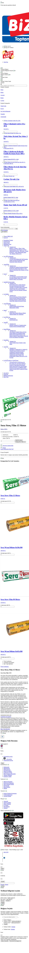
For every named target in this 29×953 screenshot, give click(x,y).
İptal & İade (6, 785)
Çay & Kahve (13, 276)
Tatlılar (17, 307)
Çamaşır (15, 325)
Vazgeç (6, 884)
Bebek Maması (19, 313)
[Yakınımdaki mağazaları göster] (18, 917)
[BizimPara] (8, 59)
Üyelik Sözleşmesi (8, 794)
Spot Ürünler (19, 355)
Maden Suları (17, 278)
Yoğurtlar (20, 290)
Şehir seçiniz (4, 897)
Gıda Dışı (6, 374)
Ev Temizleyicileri (22, 325)
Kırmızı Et (16, 297)
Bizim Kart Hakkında (9, 783)
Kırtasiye (18, 353)
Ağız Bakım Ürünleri (15, 332)
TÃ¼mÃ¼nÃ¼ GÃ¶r (15, 362)
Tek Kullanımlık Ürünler (17, 355)
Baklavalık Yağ (19, 259)
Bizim (2, 92)
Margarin (20, 261)
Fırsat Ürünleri (16, 350)
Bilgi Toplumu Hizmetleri (10, 773)
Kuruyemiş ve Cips (22, 268)
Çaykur (2, 100)
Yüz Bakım (21, 337)
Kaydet (2, 881)
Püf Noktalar (7, 806)
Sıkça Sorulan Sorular (9, 784)
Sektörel (5, 808)
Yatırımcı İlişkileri (8, 775)
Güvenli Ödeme (7, 796)
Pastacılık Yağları (14, 261)
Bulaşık (11, 325)
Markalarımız (7, 768)
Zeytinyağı (15, 260)
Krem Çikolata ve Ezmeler (17, 286)
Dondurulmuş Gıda (14, 249)
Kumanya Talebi (7, 776)
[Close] (3, 886)
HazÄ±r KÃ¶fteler (19, 367)
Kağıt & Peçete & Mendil (16, 326)
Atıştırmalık (3, 116)
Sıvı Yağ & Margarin (5, 111)
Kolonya (21, 334)
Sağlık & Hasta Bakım (18, 336)
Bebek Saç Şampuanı (18, 314)
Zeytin (11, 291)
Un (20, 253)
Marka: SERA (4, 429)
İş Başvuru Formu (8, 772)
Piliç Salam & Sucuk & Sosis (19, 301)
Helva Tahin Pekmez (20, 284)
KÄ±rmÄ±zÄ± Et (14, 363)
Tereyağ (16, 290)
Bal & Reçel (13, 284)
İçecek (2, 108)
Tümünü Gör (13, 247)
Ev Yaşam (6, 805)
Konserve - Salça (14, 252)
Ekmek (11, 306)
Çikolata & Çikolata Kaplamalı (17, 267)
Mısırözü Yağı (21, 260)
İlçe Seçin (3, 899)
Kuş (17, 319)
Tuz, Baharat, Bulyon (15, 253)
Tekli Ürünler (13, 342)
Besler (2, 98)
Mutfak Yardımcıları (8, 375)
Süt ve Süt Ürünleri (20, 288)
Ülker (2, 89)
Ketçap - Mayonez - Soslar (22, 251)
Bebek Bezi (12, 313)
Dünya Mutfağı (7, 804)
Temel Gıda (3, 106)
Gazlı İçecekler (20, 276)
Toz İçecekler (19, 279)
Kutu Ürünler (19, 342)
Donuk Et (16, 299)
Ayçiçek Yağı (13, 259)
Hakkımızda (6, 767)
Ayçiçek (2, 95)
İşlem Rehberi (7, 787)
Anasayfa (6, 801)
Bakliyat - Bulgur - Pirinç (16, 248)
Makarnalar (20, 252)
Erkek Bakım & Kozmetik (16, 333)
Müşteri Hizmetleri (8, 781)
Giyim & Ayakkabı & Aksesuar (17, 351)
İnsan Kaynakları (8, 771)
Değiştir (13, 926)
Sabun (23, 326)
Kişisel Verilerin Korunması (10, 793)
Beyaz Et (12, 297)
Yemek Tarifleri (7, 802)
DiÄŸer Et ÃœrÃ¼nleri (21, 366)
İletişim (5, 788)
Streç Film (6, 377)
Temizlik (3, 114)
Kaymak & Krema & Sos (16, 286)
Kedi (11, 319)
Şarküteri (12, 290)
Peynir (14, 288)
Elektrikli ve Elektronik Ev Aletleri (18, 349)
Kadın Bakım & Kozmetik (17, 334)
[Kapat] (2, 736)
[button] (4, 232)
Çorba (23, 248)
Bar (20, 270)
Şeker (24, 252)
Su (21, 278)
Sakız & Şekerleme (14, 270)
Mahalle (2, 900)
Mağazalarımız (7, 769)
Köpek (14, 319)
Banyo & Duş (23, 332)
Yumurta (25, 290)
